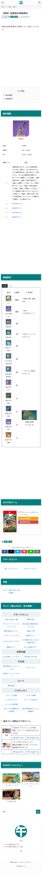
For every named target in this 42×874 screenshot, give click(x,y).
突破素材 (8, 98)
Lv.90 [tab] (4, 286)
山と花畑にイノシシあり (11, 657)
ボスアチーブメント (30, 569)
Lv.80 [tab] (10, 286)
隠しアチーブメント (11, 569)
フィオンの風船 (30, 695)
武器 (16, 17)
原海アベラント (28, 334)
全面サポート (30, 635)
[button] (5, 551)
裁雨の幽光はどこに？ (11, 631)
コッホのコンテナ (11, 700)
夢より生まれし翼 (11, 619)
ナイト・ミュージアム (11, 635)
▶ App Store (19, 737)
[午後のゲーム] (21, 2)
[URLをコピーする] (37, 551)
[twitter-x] (21, 851)
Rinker (26, 514)
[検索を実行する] (38, 812)
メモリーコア (30, 667)
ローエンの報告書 (11, 704)
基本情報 (8, 95)
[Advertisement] (21, 59)
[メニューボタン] (2, 2)
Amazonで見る (25, 518)
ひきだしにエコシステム (11, 641)
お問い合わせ (14, 862)
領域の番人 (11, 686)
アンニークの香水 (11, 695)
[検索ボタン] (39, 2)
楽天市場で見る (25, 522)
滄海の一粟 (30, 631)
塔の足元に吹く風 (31, 657)
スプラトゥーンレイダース (28, 512)
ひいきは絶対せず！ (30, 647)
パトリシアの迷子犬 (30, 700)
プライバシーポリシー (25, 862)
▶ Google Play (33, 737)
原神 (12, 17)
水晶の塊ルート (28, 313)
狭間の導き (30, 619)
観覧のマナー (11, 647)
